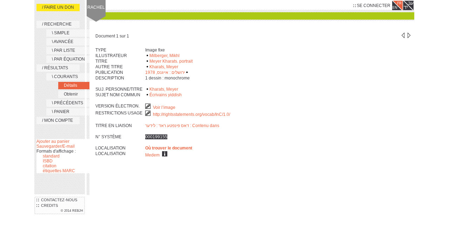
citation (49, 165)
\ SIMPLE (60, 32)
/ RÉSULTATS (55, 67)
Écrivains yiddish (165, 94)
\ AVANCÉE (62, 41)
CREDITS (48, 205)
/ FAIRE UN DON (58, 7)
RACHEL (96, 7)
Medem (152, 155)
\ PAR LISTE (63, 50)
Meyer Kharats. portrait (171, 61)
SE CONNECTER (373, 5)
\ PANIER (60, 111)
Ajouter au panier (52, 141)
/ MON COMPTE (57, 120)
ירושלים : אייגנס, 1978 (165, 72)
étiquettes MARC (59, 170)
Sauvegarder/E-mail (55, 146)
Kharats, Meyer (163, 66)
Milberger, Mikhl (164, 55)
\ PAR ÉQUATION (68, 59)
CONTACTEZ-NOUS (58, 200)
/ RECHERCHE (57, 24)
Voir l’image (164, 107)
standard (51, 156)
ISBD (48, 161)
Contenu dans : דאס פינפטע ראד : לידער (182, 125)
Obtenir (71, 94)
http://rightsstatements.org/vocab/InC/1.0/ (192, 114)
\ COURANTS (65, 76)
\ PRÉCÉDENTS (67, 102)
